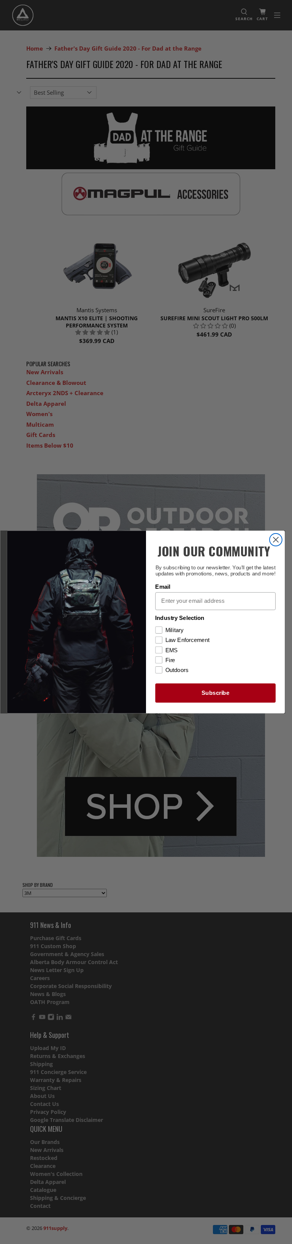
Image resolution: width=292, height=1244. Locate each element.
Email (162, 587)
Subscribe (215, 693)
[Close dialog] (276, 540)
